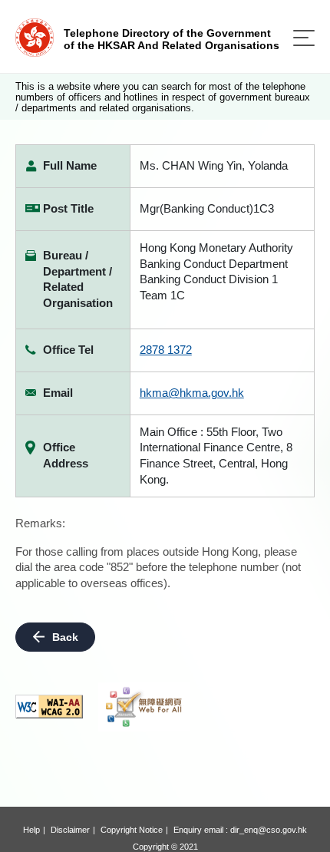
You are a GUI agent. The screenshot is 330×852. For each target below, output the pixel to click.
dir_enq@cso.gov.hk (268, 829)
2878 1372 (166, 349)
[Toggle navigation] (304, 38)
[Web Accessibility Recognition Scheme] (144, 706)
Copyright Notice (132, 829)
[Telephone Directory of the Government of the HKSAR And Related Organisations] (34, 36)
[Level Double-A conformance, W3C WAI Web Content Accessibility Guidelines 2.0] (49, 706)
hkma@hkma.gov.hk (192, 392)
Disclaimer (70, 829)
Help (31, 829)
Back (65, 637)
